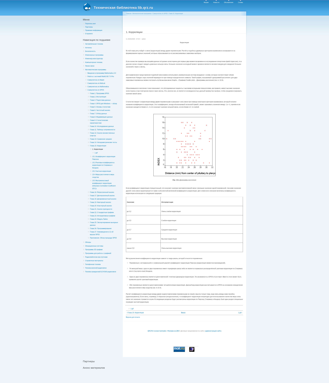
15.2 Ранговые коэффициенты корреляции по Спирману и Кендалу (103, 165)
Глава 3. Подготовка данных (100, 100)
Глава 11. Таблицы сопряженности (102, 130)
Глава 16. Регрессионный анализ (102, 192)
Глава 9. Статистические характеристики (99, 121)
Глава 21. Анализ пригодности (101, 209)
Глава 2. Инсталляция (98, 97)
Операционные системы (94, 246)
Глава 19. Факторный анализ (100, 202)
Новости (216, 2)
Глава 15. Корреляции (98, 146)
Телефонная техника (93, 264)
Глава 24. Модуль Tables (99, 219)
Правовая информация (93, 30)
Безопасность (90, 51)
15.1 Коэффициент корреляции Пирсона (103, 158)
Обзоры (88, 242)
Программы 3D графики (94, 249)
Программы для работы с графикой (98, 253)
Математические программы (95, 70)
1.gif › (240, 313)
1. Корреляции (97, 149)
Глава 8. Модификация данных (101, 117)
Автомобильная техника (94, 44)
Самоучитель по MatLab (96, 83)
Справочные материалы (94, 261)
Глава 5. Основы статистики (100, 107)
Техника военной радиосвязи (96, 268)
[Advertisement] (102, 314)
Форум (206, 2)
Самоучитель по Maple (96, 80)
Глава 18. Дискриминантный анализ (103, 199)
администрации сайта (213, 331)
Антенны (88, 48)
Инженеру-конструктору (94, 59)
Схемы (240, 2)
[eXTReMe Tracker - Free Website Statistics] (191, 351)
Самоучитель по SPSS (96, 90)
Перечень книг (90, 24)
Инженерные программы (94, 55)
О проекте (89, 34)
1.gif (96, 153)
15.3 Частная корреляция (101, 171)
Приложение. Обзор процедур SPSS (103, 238)
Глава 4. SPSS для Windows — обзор (103, 103)
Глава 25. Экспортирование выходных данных (104, 224)
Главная (128, 13)
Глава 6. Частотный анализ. (100, 110)
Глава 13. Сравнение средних (101, 139)
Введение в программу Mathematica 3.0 (102, 73)
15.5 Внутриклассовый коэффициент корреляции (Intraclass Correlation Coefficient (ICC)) (104, 184)
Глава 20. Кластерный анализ (101, 206)
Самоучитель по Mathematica (98, 87)
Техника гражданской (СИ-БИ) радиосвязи (100, 272)
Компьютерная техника (93, 62)
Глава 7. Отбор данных (98, 114)
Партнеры (89, 27)
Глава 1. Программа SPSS (99, 93)
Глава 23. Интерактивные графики (102, 216)
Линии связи (89, 66)
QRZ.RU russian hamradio (157, 331)
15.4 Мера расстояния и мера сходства (103, 176)
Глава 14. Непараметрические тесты (103, 142)
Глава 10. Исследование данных (102, 126)
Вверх (183, 313)
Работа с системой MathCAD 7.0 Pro (101, 76)
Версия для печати (133, 317)
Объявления (228, 2)
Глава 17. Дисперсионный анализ (102, 196)
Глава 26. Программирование (101, 228)
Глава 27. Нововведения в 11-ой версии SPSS (101, 233)
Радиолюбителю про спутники (96, 257)
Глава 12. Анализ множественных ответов (102, 134)
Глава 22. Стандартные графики (102, 212)
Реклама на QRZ (173, 331)
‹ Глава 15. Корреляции (135, 313)
